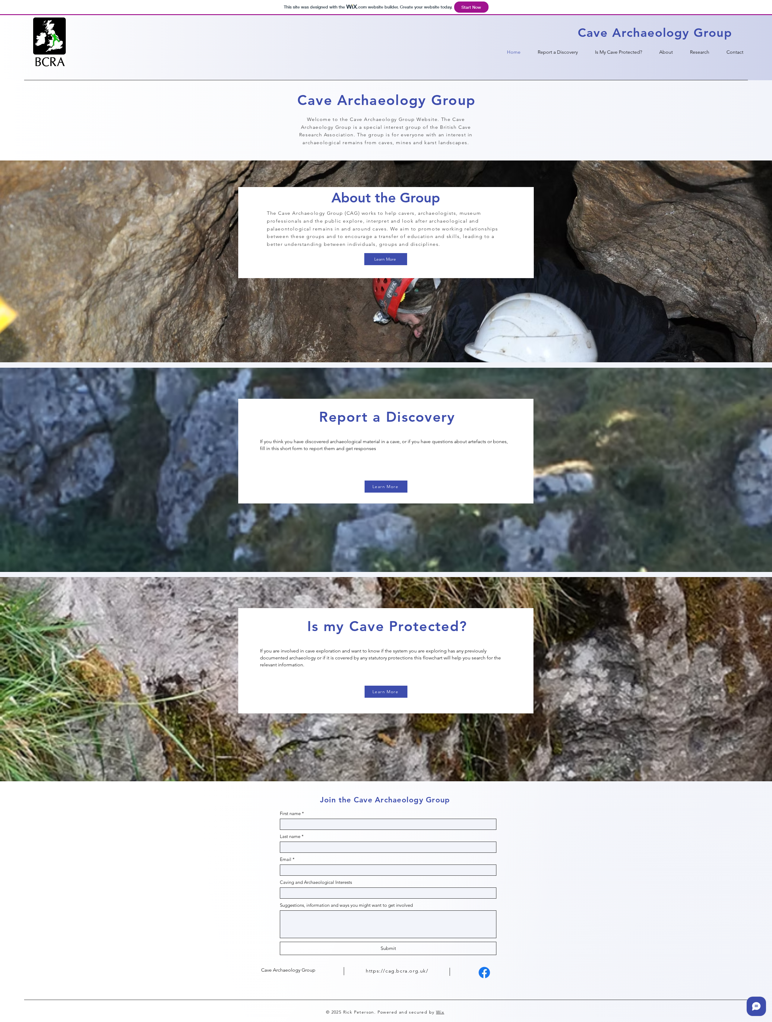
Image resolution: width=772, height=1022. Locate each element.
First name (292, 813)
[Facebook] (484, 972)
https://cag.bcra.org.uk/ (397, 971)
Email (287, 859)
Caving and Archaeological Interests (316, 882)
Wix (440, 1012)
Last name (292, 836)
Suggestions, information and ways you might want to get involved (346, 905)
